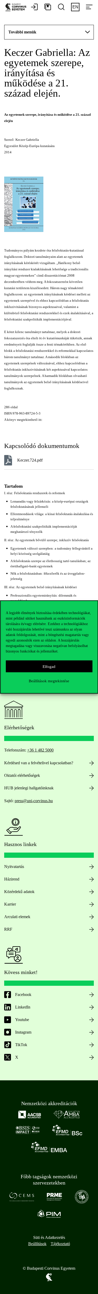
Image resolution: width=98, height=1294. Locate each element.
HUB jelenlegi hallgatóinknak (29, 788)
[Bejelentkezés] (34, 7)
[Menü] (89, 7)
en (75, 7)
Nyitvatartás (14, 866)
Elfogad (49, 666)
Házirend (11, 879)
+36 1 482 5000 (40, 750)
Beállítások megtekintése (49, 681)
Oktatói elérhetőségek (22, 775)
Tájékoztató (60, 1243)
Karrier (10, 904)
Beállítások (37, 1243)
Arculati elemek (17, 916)
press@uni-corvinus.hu (34, 800)
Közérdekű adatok (19, 891)
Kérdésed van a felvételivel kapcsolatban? (38, 763)
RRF (8, 929)
